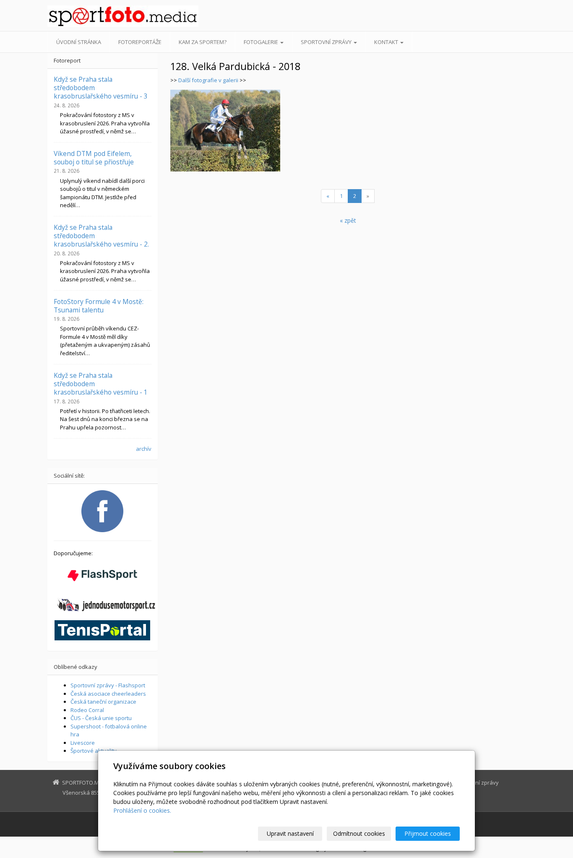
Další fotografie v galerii (208, 80)
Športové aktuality (93, 750)
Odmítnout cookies (359, 833)
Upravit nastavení (290, 833)
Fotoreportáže (139, 42)
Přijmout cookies (427, 833)
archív (143, 448)
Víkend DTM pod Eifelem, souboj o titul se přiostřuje (94, 157)
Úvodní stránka (78, 42)
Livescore (82, 742)
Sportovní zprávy (327, 42)
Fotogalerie (261, 42)
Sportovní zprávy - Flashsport (107, 685)
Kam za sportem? (203, 42)
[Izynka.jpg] (225, 130)
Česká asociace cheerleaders (108, 693)
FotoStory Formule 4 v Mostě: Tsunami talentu (98, 306)
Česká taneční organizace (103, 701)
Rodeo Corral (87, 710)
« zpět (348, 220)
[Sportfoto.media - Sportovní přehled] (122, 16)
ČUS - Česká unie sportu (101, 718)
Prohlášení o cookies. (142, 810)
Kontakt (386, 42)
